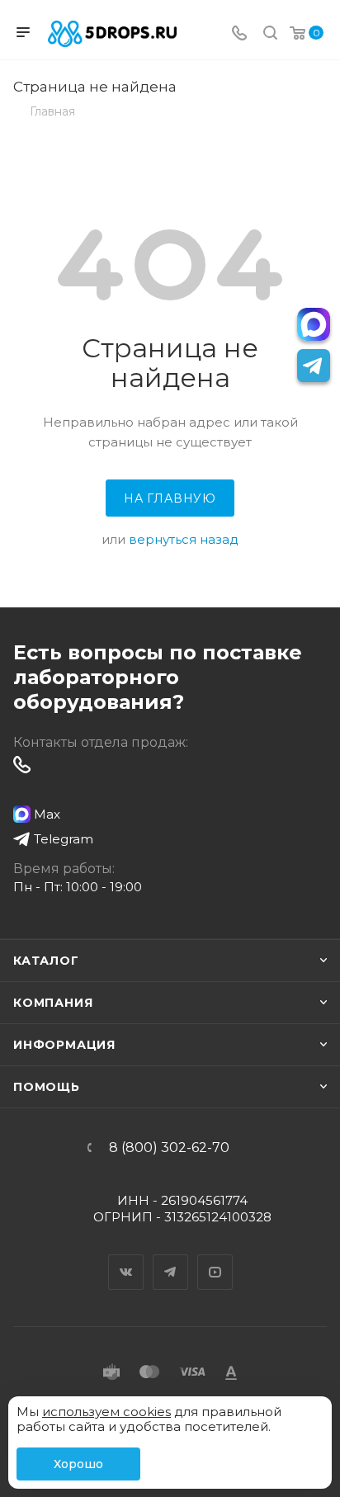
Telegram (170, 1257)
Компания (52, 1002)
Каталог (46, 960)
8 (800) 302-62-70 (169, 1148)
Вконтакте (126, 1257)
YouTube (215, 1257)
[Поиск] (270, 34)
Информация (64, 1044)
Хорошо (78, 1464)
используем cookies (106, 1411)
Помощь (46, 1086)
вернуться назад (183, 539)
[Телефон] (239, 34)
